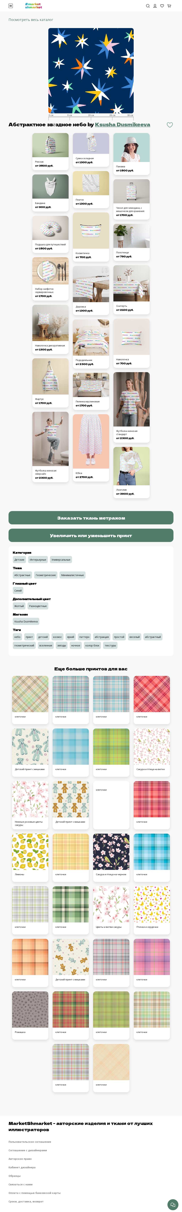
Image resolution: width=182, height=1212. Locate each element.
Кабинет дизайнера (22, 1167)
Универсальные (61, 559)
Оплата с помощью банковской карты (35, 1193)
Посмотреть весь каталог (31, 19)
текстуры (110, 645)
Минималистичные (72, 575)
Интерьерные (38, 559)
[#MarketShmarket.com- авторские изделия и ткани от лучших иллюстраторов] (33, 5)
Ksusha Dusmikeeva (122, 124)
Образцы (15, 1176)
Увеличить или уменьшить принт (91, 535)
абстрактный (153, 637)
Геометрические (46, 575)
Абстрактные (22, 575)
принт (29, 637)
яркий (70, 637)
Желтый (19, 606)
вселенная (45, 645)
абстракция (102, 637)
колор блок (92, 645)
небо (17, 637)
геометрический (24, 645)
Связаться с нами (21, 1184)
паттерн (84, 637)
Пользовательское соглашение (30, 1141)
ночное (75, 645)
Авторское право (20, 1158)
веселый (135, 637)
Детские (19, 559)
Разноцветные (38, 606)
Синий (18, 590)
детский (43, 637)
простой (119, 637)
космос (57, 637)
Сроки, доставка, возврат (26, 1201)
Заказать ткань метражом (91, 518)
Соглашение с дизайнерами (28, 1150)
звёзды (61, 645)
